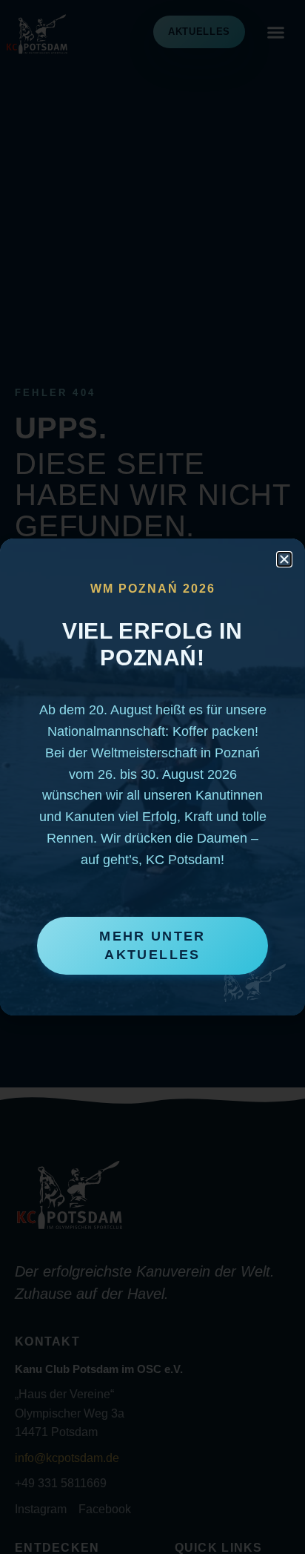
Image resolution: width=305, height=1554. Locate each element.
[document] (152, 777)
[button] (284, 559)
